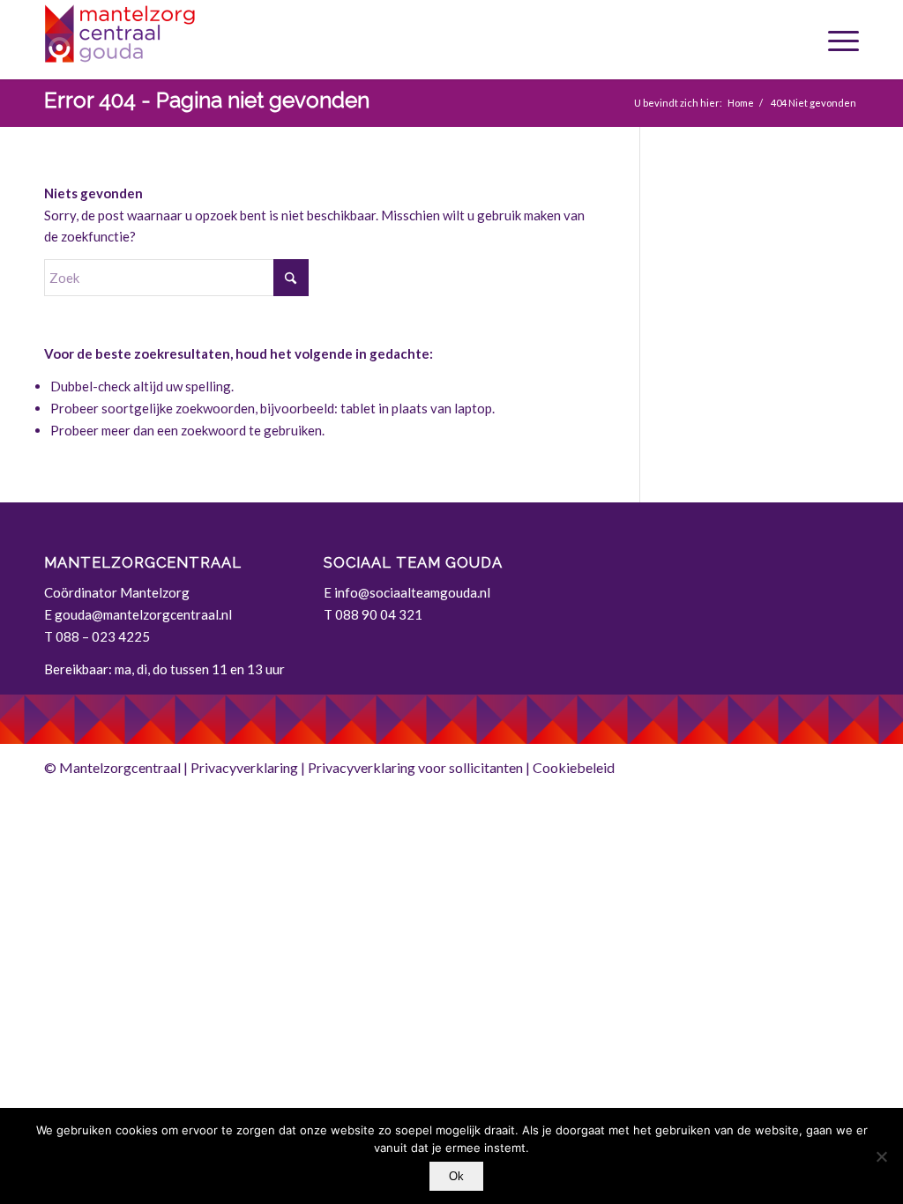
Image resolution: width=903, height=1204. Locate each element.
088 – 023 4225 (103, 636)
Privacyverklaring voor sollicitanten (415, 767)
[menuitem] (837, 39)
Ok (456, 1176)
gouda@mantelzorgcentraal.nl (143, 614)
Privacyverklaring (244, 767)
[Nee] (881, 1156)
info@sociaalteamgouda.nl (412, 592)
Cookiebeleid (574, 767)
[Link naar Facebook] (845, 766)
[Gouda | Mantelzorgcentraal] (176, 39)
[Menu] (837, 39)
